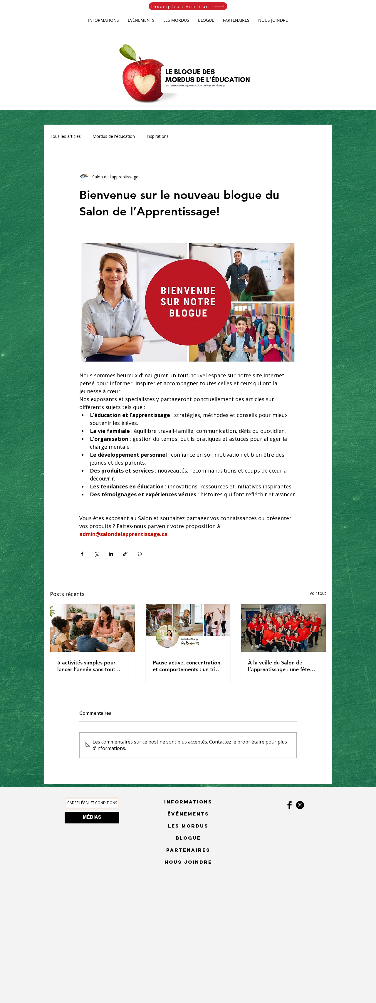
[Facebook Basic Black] (289, 805)
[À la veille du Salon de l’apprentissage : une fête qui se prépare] (283, 628)
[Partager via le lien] (125, 554)
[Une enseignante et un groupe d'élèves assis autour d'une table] (92, 628)
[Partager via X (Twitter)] (96, 554)
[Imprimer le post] (139, 554)
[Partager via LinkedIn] (111, 554)
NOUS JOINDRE (188, 862)
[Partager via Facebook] (82, 554)
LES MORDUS (188, 826)
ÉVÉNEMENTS (188, 814)
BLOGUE (188, 838)
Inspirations (158, 136)
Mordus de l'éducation (114, 136)
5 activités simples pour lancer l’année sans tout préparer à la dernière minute (86, 666)
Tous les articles (65, 136)
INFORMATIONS (188, 802)
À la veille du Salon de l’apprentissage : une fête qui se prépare (279, 666)
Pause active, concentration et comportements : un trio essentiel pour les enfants (186, 666)
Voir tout (318, 593)
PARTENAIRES (188, 850)
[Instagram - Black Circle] (300, 805)
